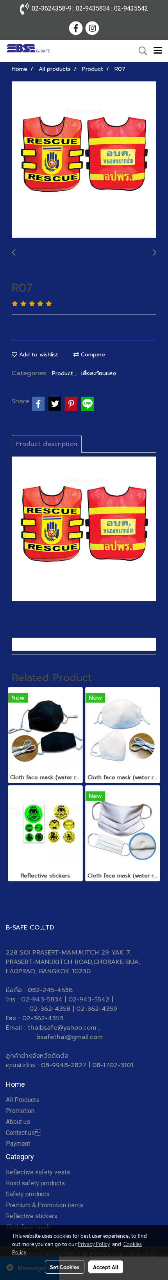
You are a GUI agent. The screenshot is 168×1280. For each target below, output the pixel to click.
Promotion (20, 1111)
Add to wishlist (37, 355)
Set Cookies (64, 1266)
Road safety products (35, 1183)
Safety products (28, 1194)
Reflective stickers (31, 1216)
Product (63, 373)
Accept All (105, 1266)
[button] (140, 51)
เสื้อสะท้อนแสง (98, 373)
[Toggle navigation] (157, 50)
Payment (18, 1143)
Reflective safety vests (38, 1172)
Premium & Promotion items (44, 1205)
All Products (22, 1100)
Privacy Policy (94, 1243)
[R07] (84, 160)
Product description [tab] (46, 444)
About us (18, 1121)
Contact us (23, 1132)
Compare (92, 355)
